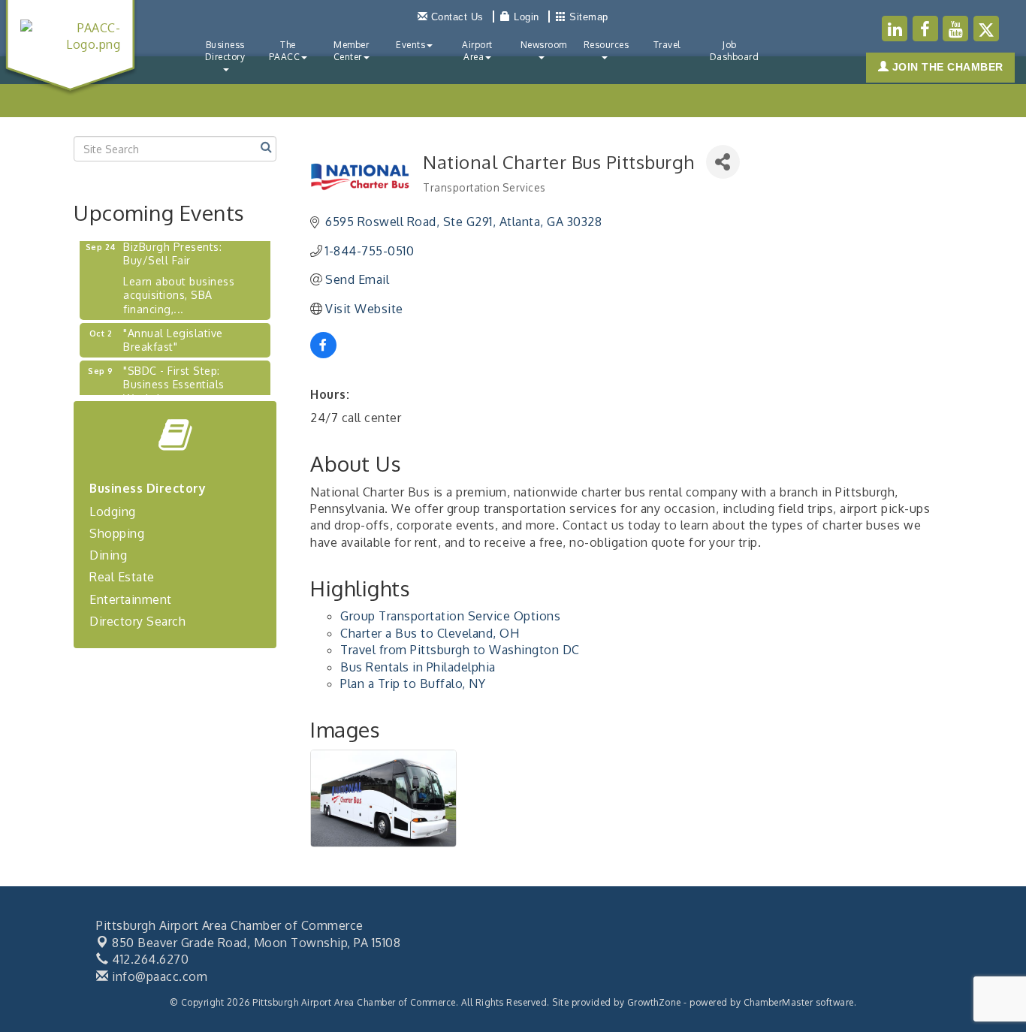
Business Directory (225, 50)
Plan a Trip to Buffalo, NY (412, 683)
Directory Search (137, 621)
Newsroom (544, 44)
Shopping (116, 533)
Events (410, 44)
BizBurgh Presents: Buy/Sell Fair (172, 247)
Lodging (112, 511)
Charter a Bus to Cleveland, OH (429, 633)
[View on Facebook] (323, 353)
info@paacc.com (158, 976)
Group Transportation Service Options (450, 615)
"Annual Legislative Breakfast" (173, 333)
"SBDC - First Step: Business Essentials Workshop (174, 377)
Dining (108, 555)
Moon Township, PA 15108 (256, 942)
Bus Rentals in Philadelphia (418, 666)
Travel (666, 44)
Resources (606, 44)
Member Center (351, 50)
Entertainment (130, 599)
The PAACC (284, 50)
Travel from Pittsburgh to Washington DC (460, 649)
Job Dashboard (734, 50)
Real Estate (122, 576)
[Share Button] (723, 162)
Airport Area (477, 50)
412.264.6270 (149, 959)
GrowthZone (654, 1002)
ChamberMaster (778, 1002)
